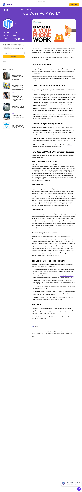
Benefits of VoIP (7, 64)
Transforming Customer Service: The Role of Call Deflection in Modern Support (17, 97)
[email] (22, 39)
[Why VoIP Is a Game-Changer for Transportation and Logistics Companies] (6, 85)
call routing (68, 114)
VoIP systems (40, 57)
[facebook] (13, 39)
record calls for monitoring (66, 276)
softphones (69, 144)
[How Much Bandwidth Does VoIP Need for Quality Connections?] (6, 125)
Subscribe (13, 57)
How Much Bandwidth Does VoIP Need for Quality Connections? (18, 126)
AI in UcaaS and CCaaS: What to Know (18, 116)
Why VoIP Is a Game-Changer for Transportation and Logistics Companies (17, 87)
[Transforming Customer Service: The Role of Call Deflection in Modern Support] (6, 95)
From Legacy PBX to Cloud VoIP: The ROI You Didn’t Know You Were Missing (17, 77)
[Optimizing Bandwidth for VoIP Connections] (6, 107)
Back (6, 10)
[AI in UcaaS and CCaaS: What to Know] (6, 116)
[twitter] (16, 39)
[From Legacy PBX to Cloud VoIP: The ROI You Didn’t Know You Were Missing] (6, 76)
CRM (61, 299)
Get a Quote (74, 4)
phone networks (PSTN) (63, 102)
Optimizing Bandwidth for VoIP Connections (18, 107)
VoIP (22, 9)
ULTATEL (18, 24)
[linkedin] (19, 39)
